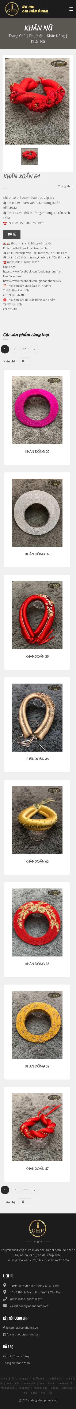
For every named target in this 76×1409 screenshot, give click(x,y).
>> (24, 349)
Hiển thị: (9, 361)
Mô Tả (12, 234)
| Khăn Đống (54, 35)
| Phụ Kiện (34, 35)
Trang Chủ (17, 35)
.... (34, 349)
